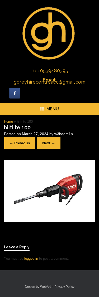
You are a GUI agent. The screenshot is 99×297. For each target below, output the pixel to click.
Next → (48, 143)
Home (8, 122)
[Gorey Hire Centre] (49, 33)
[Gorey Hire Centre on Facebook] (14, 93)
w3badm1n (63, 134)
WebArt (45, 286)
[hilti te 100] (49, 220)
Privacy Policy (64, 286)
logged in (31, 258)
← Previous (20, 143)
